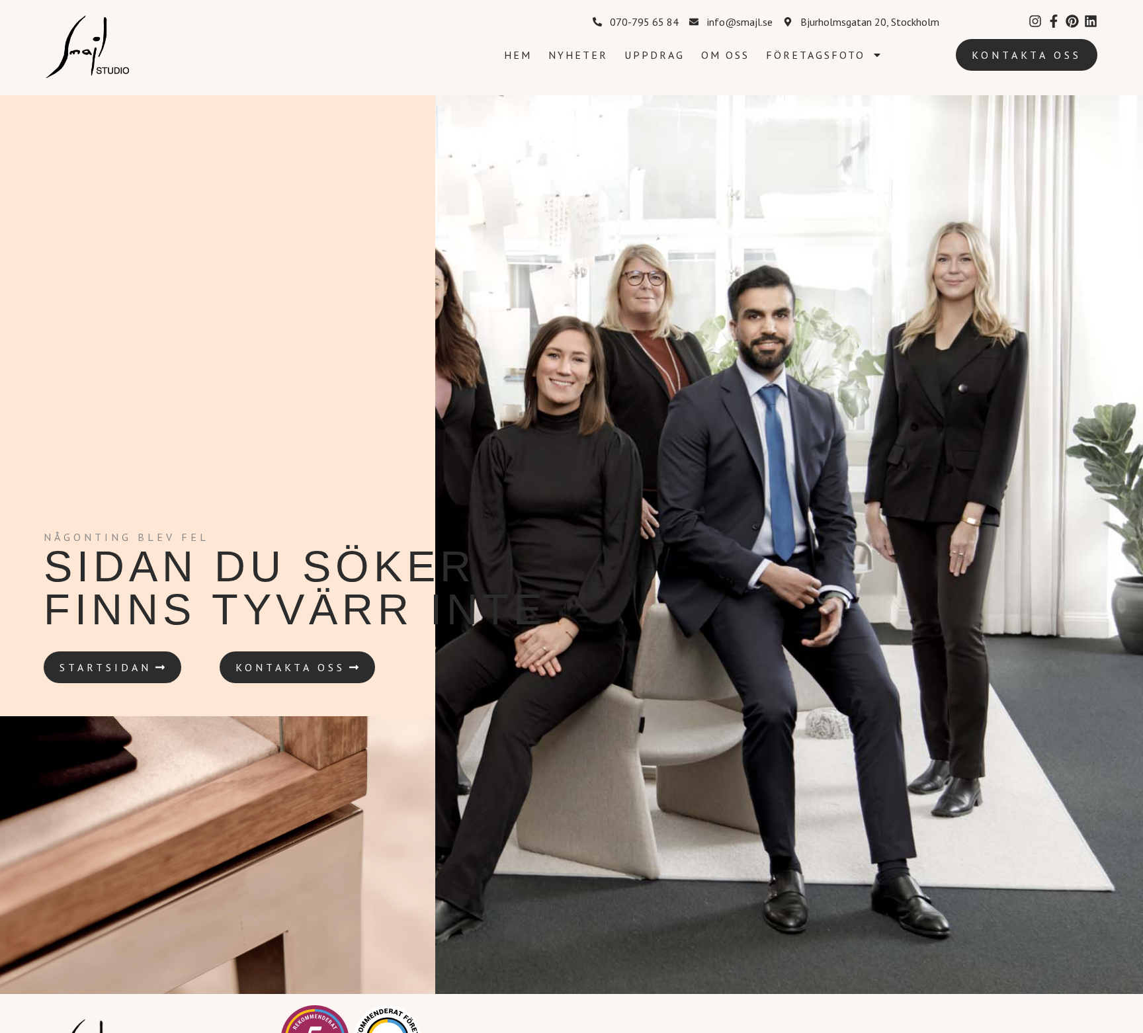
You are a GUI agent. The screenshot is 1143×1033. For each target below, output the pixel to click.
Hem (518, 55)
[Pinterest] (1072, 21)
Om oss (725, 55)
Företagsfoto (815, 55)
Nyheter (578, 55)
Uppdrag (654, 55)
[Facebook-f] (1053, 21)
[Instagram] (1035, 21)
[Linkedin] (1090, 21)
